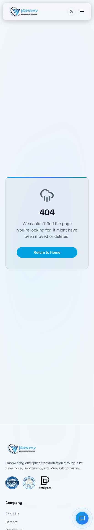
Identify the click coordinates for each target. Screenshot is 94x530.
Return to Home (47, 252)
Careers (11, 522)
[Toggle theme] (71, 11)
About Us (12, 514)
